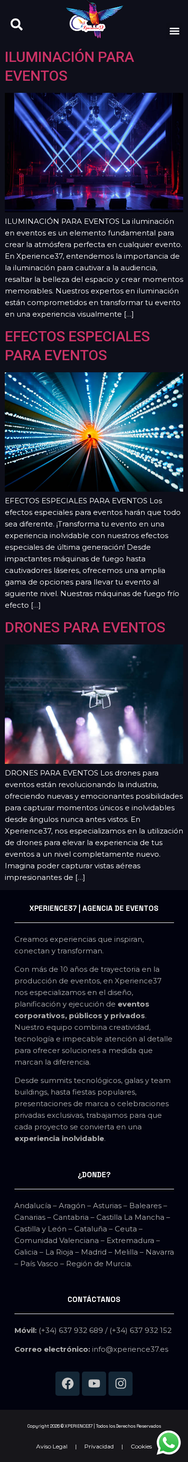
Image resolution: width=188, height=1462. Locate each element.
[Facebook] (67, 1384)
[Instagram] (120, 1384)
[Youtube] (94, 1384)
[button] (174, 31)
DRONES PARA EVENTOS (85, 627)
